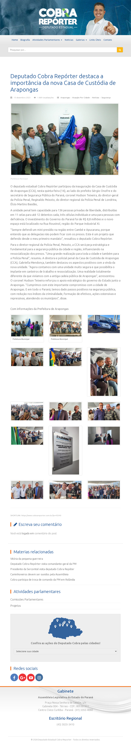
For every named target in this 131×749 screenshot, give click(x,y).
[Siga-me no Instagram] (39, 677)
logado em (28, 533)
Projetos (15, 605)
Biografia (25, 39)
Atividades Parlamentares (46, 39)
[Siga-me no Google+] (22, 677)
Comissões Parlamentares (26, 599)
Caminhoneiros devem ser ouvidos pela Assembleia (39, 574)
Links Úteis (95, 39)
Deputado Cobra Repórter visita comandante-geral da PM (43, 563)
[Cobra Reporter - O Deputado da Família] (65, 17)
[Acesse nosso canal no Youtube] (31, 677)
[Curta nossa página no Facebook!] (14, 677)
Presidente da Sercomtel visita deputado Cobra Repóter (42, 569)
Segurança (106, 97)
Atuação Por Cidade (81, 97)
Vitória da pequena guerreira (26, 558)
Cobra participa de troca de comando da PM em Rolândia (42, 579)
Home (15, 39)
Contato (108, 39)
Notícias (69, 39)
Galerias (80, 39)
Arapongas (65, 97)
